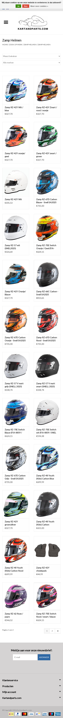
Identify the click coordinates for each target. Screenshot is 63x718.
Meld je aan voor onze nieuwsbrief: (31, 650)
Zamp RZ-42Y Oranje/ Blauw (15, 293)
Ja (18, 6)
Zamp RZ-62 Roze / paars (14, 615)
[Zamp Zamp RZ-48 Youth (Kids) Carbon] (47, 504)
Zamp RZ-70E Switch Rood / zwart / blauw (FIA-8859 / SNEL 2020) (46, 615)
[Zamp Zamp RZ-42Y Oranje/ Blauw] (15, 274)
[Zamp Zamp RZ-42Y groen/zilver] (15, 504)
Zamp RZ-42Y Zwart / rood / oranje (46, 109)
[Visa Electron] (44, 714)
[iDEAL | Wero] (10, 714)
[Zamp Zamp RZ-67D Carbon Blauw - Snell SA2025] (47, 182)
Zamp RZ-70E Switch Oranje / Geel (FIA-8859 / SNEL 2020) (46, 247)
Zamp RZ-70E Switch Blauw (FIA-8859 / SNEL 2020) (15, 431)
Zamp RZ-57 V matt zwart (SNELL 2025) (45, 385)
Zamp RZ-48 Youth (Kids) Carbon (45, 523)
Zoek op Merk (15, 44)
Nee (26, 6)
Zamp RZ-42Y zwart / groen (46, 155)
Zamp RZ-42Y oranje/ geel (15, 155)
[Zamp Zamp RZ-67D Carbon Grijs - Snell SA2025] (15, 458)
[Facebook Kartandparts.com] (28, 666)
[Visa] (31, 714)
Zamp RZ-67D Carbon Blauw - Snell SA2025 (46, 201)
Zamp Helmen (30, 44)
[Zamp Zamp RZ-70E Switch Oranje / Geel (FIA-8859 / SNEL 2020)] (47, 228)
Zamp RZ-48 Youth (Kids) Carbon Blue (45, 477)
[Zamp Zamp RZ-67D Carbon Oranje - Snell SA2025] (15, 320)
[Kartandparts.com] (37, 22)
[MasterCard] (24, 714)
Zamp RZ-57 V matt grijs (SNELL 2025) (14, 385)
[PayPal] (17, 714)
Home (5, 44)
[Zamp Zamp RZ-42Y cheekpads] (47, 550)
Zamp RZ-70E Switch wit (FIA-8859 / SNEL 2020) (46, 431)
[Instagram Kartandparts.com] (34, 666)
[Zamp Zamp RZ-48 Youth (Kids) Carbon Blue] (47, 458)
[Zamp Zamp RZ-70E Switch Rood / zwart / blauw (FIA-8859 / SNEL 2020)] (47, 596)
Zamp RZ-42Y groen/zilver (11, 523)
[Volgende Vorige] (58, 630)
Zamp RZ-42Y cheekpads (42, 569)
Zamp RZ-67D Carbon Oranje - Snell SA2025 (15, 339)
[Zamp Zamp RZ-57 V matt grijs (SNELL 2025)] (15, 366)
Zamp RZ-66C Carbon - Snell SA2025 (47, 293)
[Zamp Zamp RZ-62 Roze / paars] (15, 596)
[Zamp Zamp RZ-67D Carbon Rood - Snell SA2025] (47, 320)
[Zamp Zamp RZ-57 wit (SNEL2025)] (15, 228)
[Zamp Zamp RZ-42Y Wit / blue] (15, 90)
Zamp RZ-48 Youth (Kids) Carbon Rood (14, 569)
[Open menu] (6, 22)
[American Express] (57, 714)
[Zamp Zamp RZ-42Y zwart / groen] (47, 136)
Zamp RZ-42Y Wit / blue (14, 109)
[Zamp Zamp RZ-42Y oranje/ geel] (15, 136)
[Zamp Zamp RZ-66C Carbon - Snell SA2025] (47, 274)
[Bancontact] (37, 714)
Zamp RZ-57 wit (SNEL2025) (12, 247)
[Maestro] (51, 714)
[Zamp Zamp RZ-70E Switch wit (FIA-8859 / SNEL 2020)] (47, 412)
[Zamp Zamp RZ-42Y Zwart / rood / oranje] (47, 90)
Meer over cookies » (39, 6)
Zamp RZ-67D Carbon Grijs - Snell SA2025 (15, 477)
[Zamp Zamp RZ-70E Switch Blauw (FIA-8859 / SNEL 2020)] (15, 412)
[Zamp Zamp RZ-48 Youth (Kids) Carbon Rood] (15, 550)
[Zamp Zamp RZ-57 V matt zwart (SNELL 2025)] (47, 366)
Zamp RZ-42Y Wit (13, 199)
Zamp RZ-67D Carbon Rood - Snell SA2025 (46, 339)
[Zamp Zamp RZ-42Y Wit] (15, 182)
